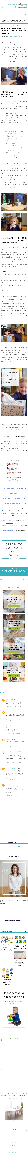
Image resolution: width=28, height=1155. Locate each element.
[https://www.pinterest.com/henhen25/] (12, 846)
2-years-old (21, 570)
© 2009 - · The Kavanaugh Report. (14, 1148)
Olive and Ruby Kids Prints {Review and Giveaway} (20, 963)
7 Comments (14, 568)
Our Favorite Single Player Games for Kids (20, 946)
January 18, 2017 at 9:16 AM (13, 720)
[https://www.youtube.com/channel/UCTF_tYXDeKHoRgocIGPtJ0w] (19, 846)
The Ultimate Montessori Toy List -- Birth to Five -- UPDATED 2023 (7, 948)
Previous (25, 579)
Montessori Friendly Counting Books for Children (7, 981)
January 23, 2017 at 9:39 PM (13, 779)
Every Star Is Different (12, 751)
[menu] (1, 13)
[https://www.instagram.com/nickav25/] (16, 846)
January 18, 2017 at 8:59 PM (13, 733)
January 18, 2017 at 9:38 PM (13, 746)
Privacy (14, 1145)
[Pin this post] (10, 574)
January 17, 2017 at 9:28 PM (13, 706)
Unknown (9, 699)
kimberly (8, 725)
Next (1, 579)
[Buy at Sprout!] (14, 1119)
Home (12, 579)
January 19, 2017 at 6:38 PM (13, 762)
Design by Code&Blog (14, 1152)
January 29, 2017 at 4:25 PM (13, 795)
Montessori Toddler (14, 37)
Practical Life (20, 571)
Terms (14, 1142)
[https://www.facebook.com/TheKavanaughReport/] (9, 846)
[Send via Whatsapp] (17, 574)
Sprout (3, 1095)
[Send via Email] (15, 574)
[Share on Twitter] (13, 574)
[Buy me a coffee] (14, 550)
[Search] (25, 912)
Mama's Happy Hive (12, 768)
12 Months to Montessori (14, 36)
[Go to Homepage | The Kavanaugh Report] (14, 9)
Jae (7, 784)
